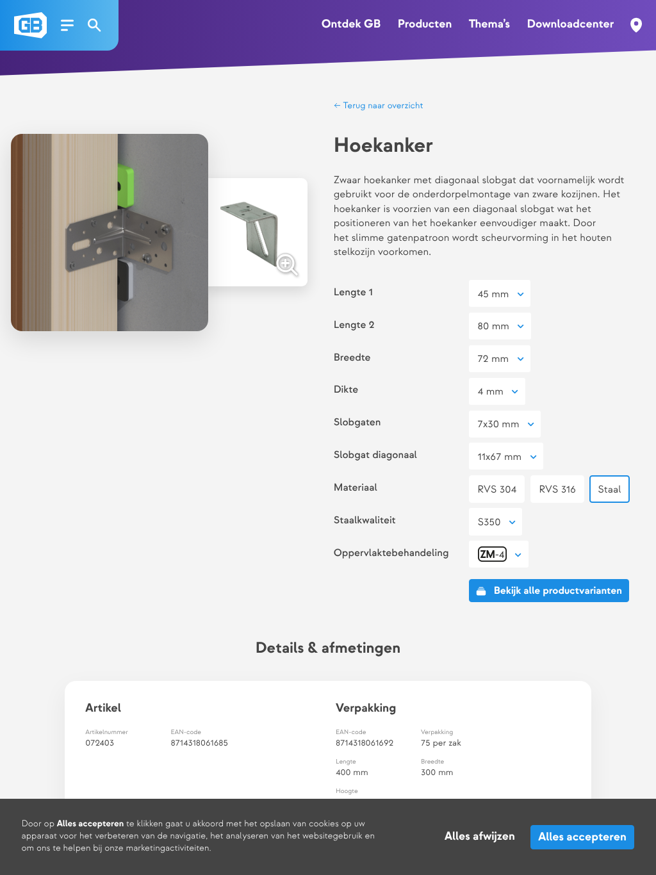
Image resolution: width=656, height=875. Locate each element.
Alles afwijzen (480, 837)
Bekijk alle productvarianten (558, 591)
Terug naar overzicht (382, 106)
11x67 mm (500, 457)
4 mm (491, 392)
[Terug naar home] (30, 25)
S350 (489, 522)
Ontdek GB (351, 24)
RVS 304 (497, 490)
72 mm (493, 359)
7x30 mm (499, 424)
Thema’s (489, 24)
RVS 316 (557, 490)
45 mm (493, 294)
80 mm (493, 326)
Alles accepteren (583, 837)
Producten (425, 24)
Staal (609, 490)
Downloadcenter (570, 24)
